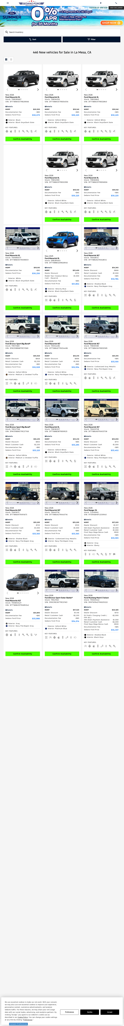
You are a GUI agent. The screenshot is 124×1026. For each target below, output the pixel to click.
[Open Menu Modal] (8, 3)
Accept (109, 1012)
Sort (34, 39)
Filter (93, 39)
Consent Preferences (18, 1024)
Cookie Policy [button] (23, 1017)
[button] (38, 89)
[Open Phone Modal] (116, 3)
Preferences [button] (27, 1020)
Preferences (69, 1012)
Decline (89, 1012)
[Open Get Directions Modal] (100, 3)
